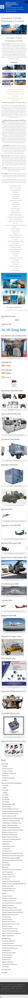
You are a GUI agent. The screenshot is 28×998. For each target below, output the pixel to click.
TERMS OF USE (19, 988)
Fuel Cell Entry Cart (8, 874)
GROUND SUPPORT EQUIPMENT (11, 783)
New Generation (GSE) (8, 804)
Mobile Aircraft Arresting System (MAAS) (14, 883)
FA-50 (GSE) (5, 799)
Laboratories (16, 96)
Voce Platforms (21, 991)
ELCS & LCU (5, 879)
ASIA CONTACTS (5, 988)
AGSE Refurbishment (8, 778)
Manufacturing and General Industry (15, 93)
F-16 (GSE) (5, 785)
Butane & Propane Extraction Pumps (12, 912)
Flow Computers (7, 957)
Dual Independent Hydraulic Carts (12, 811)
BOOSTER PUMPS (5, 986)
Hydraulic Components (8, 888)
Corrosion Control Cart (8, 876)
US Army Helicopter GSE (9, 816)
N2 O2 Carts (5, 862)
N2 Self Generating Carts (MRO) (11, 858)
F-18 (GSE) (5, 795)
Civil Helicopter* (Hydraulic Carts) (12, 823)
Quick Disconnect (7, 841)
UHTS (4, 788)
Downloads (5, 966)
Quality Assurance (7, 768)
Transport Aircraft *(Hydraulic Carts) (12, 830)
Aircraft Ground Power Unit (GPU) (12, 869)
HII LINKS (4, 972)
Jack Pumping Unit (7, 872)
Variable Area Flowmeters (9, 948)
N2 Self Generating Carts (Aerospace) (12, 855)
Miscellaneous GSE (7, 886)
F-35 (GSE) (5, 797)
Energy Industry (15, 100)
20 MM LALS (6, 844)
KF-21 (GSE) (5, 802)
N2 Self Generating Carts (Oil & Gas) (12, 860)
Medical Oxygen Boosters (9, 907)
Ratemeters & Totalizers (9, 952)
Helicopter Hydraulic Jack (9, 832)
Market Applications (8, 935)
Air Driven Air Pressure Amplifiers (12, 903)
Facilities (4, 766)
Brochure (5, 780)
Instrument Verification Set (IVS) (11, 839)
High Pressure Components (10, 914)
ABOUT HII (4, 764)
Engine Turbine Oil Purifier (10, 837)
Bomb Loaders (6, 806)
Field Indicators (6, 959)
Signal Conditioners (7, 962)
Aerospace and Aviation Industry (15, 89)
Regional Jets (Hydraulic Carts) (11, 827)
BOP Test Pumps (7, 926)
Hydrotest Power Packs (9, 921)
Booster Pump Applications (10, 931)
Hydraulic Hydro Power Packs (10, 924)
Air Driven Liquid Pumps (9, 898)
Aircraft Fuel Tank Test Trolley (11, 881)
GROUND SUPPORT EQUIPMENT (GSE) (16, 984)
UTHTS (5, 792)
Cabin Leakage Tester (8, 846)
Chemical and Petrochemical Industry (16, 91)
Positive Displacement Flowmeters (12, 945)
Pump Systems (6, 917)
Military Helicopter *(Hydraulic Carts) (13, 818)
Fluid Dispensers (7, 851)
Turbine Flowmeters (8, 943)
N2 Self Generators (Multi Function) (12, 853)
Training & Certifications (9, 773)
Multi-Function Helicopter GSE (11, 820)
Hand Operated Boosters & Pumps (12, 910)
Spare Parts (5, 775)
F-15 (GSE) (5, 790)
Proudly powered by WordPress (17, 990)
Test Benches (6, 848)
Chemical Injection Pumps (10, 928)
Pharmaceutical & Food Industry (15, 98)
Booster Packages (7, 919)
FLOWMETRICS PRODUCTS (17, 986)
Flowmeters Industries (8, 941)
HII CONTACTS (6, 969)
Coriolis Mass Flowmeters (9, 964)
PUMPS (3, 893)
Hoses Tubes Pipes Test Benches (11, 933)
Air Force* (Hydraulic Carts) (10, 813)
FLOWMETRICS (6, 938)
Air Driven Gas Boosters (9, 900)
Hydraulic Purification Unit (9, 834)
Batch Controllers (7, 955)
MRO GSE (5, 867)
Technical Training (7, 771)
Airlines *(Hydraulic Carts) (9, 825)
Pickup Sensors (6, 950)
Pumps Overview (7, 896)
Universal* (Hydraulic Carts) (10, 809)
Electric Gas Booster (8, 905)
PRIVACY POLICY (5, 990)
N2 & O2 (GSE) (6, 865)
